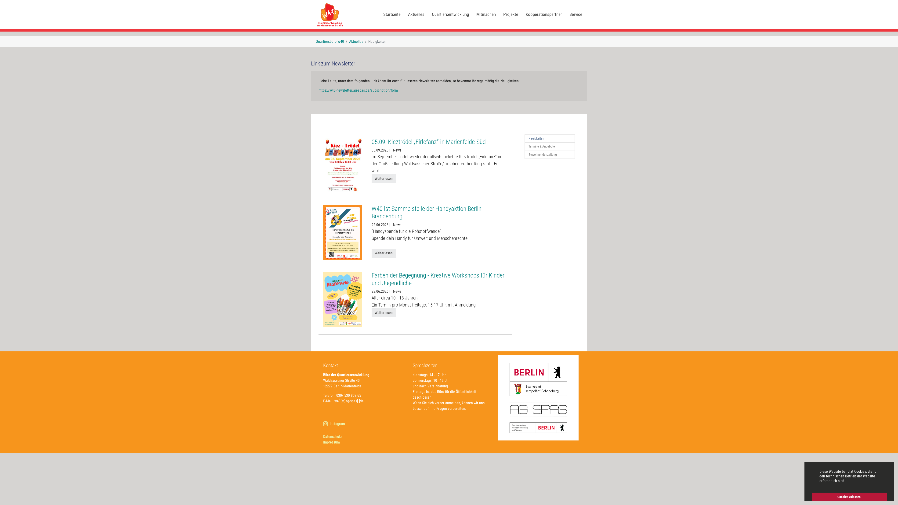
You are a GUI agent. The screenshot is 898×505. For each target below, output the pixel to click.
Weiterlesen (384, 178)
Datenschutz (332, 436)
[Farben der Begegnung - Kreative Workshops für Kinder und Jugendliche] (342, 299)
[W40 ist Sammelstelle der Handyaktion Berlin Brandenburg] (342, 232)
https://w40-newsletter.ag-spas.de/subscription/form (358, 90)
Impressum (331, 442)
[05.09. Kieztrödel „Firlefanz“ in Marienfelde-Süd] (342, 165)
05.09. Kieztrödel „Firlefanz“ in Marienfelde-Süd (429, 142)
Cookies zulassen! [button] (849, 497)
